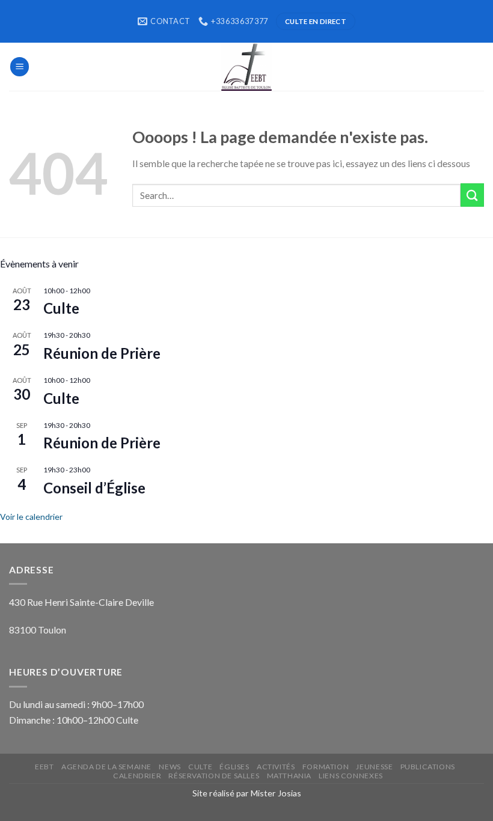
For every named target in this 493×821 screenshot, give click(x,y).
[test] (246, 67)
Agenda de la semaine (106, 766)
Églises (234, 766)
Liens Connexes (350, 775)
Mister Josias (276, 793)
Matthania (289, 775)
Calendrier (137, 775)
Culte (61, 308)
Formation (325, 766)
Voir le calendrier (31, 516)
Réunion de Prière (102, 353)
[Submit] (472, 195)
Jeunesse (374, 766)
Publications (427, 766)
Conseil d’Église (94, 487)
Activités (276, 766)
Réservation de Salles (213, 775)
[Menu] (19, 66)
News (169, 766)
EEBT (44, 766)
